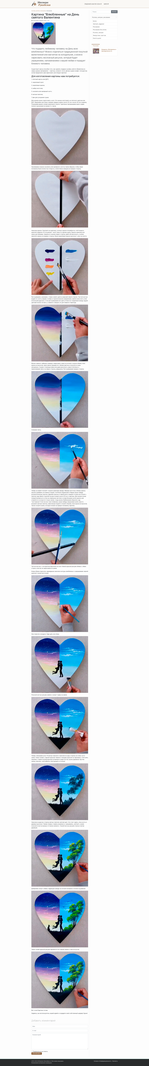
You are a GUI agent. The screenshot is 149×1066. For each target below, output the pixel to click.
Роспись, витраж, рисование (101, 17)
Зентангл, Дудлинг (98, 24)
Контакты (115, 1061)
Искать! (114, 11)
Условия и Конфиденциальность (102, 1061)
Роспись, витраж (98, 32)
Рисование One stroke (99, 29)
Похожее (95, 45)
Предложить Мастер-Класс (93, 4)
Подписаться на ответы (40, 1051)
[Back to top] (146, 1063)
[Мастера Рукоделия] (41, 4)
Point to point (97, 38)
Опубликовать (36, 1053)
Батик (95, 21)
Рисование (96, 27)
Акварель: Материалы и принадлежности (108, 50)
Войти (106, 4)
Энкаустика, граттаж (99, 35)
